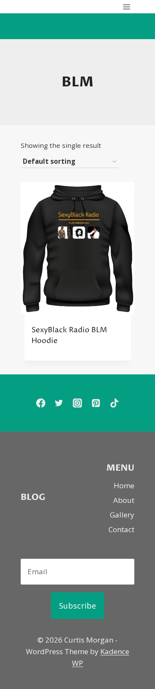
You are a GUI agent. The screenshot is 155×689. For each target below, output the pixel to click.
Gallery (122, 515)
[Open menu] (126, 6)
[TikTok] (114, 403)
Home (124, 485)
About (123, 500)
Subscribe (77, 605)
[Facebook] (40, 403)
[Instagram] (77, 403)
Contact (121, 529)
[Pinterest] (96, 403)
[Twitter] (59, 403)
